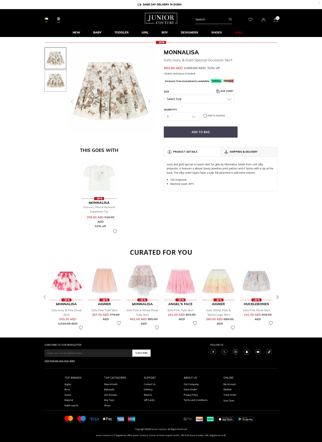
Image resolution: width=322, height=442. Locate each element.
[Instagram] (235, 351)
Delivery (148, 389)
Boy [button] (165, 32)
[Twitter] (224, 351)
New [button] (76, 32)
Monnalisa (181, 52)
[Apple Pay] (107, 418)
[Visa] (94, 418)
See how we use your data (60, 360)
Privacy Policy (191, 394)
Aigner (67, 384)
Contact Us (149, 384)
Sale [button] (239, 32)
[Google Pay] (188, 418)
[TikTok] (269, 351)
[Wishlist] (115, 231)
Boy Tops (109, 400)
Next (277, 297)
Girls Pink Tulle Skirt (104, 310)
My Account (229, 384)
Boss (67, 389)
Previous (44, 297)
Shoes (107, 405)
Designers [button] (189, 32)
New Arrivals (110, 384)
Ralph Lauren (71, 405)
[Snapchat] (247, 351)
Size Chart (226, 91)
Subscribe (141, 353)
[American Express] (120, 418)
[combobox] (213, 19)
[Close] (319, 2)
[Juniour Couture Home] (161, 18)
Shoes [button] (216, 32)
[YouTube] (258, 351)
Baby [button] (97, 32)
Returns (148, 394)
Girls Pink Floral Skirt (256, 310)
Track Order (229, 394)
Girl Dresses (110, 394)
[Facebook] (213, 351)
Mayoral (68, 400)
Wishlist (227, 389)
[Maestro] (81, 418)
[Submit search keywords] (230, 19)
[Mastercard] (68, 418)
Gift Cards (149, 400)
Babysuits (109, 389)
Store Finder (190, 389)
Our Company (191, 384)
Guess (67, 394)
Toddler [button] (121, 32)
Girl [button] (145, 32)
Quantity (170, 109)
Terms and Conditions (195, 400)
